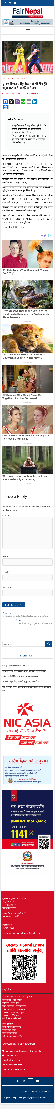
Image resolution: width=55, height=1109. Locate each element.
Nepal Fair (17, 1097)
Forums (34, 1091)
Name (6, 556)
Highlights (7, 79)
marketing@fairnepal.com (15, 1069)
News (17, 79)
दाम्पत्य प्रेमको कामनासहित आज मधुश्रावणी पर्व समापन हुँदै (24, 671)
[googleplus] (30, 1078)
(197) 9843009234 (13, 1055)
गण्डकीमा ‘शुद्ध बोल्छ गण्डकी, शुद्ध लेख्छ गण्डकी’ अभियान (23, 681)
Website (6, 587)
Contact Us (46, 1091)
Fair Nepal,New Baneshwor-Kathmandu (22, 1051)
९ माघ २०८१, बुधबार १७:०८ (13, 93)
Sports (24, 79)
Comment (7, 515)
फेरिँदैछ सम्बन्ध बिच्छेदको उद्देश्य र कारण (17, 665)
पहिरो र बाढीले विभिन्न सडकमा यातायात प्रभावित (20, 676)
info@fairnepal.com (12, 1060)
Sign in (24, 1091)
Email (5, 572)
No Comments (33, 93)
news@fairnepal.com (12, 1064)
